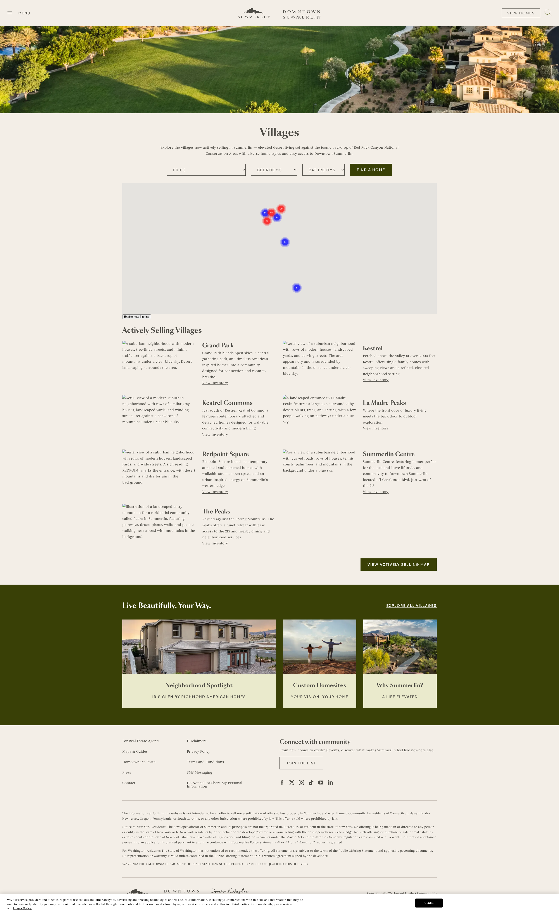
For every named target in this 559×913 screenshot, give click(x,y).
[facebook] (282, 782)
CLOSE (429, 902)
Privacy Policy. (22, 908)
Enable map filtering (136, 316)
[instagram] (301, 782)
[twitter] (291, 782)
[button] (265, 208)
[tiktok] (311, 782)
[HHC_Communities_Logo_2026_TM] (230, 890)
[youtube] (320, 782)
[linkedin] (330, 782)
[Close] (552, 903)
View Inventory (215, 383)
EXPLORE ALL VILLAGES (411, 605)
